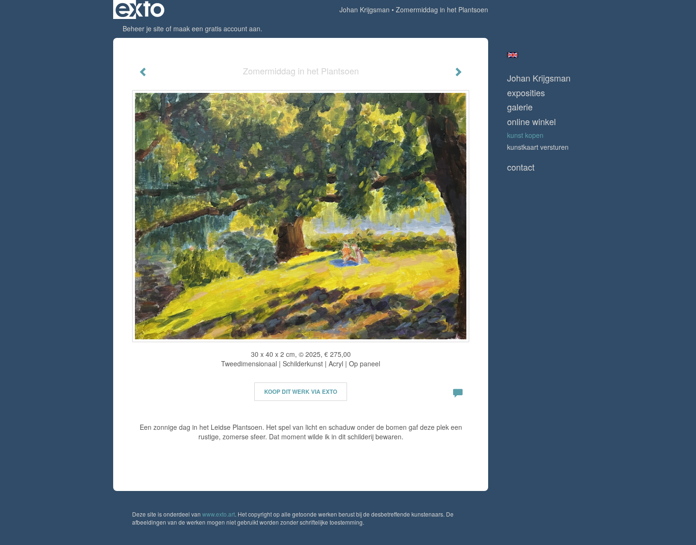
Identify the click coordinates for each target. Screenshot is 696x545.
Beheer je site (143, 28)
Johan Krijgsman (364, 9)
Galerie (520, 107)
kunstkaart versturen (538, 147)
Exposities (526, 93)
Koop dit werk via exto (300, 391)
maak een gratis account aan (216, 28)
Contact (521, 167)
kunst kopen (525, 135)
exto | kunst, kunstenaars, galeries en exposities (140, 9)
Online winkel (531, 121)
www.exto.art (218, 514)
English (512, 55)
